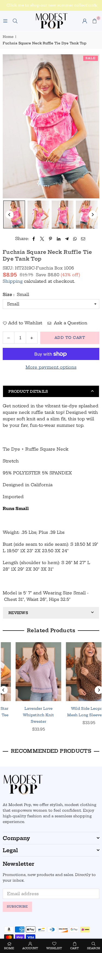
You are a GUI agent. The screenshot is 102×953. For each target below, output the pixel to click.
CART (74, 948)
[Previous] (9, 215)
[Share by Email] (83, 238)
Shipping (13, 281)
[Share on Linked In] (59, 238)
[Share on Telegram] (67, 238)
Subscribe (17, 906)
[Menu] (5, 20)
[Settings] (84, 21)
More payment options (51, 367)
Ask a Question (69, 322)
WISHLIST (54, 948)
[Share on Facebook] (34, 238)
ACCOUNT (30, 948)
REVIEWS (18, 613)
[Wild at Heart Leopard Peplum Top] (77, 671)
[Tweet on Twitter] (42, 238)
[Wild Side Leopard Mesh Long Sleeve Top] (27, 671)
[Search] (15, 20)
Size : (16, 294)
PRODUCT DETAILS (28, 391)
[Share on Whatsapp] (75, 238)
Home (8, 37)
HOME (9, 948)
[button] (94, 21)
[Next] (92, 215)
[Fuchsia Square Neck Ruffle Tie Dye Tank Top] (14, 214)
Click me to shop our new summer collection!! (51, 5)
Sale (90, 58)
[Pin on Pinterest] (50, 238)
